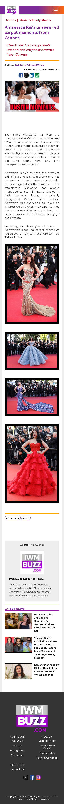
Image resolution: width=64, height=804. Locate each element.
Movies (11, 20)
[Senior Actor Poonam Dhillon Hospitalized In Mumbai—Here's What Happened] (18, 671)
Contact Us (17, 769)
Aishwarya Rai (12, 518)
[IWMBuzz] (12, 10)
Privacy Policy (47, 752)
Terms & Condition (47, 757)
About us (17, 740)
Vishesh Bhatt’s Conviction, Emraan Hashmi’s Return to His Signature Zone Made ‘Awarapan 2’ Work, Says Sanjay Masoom (45, 648)
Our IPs (17, 745)
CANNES (25, 518)
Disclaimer (17, 755)
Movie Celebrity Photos (35, 20)
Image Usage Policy (47, 747)
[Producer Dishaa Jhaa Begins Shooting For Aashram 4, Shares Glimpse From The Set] (18, 621)
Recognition (17, 750)
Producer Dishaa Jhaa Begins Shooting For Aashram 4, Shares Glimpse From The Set (45, 622)
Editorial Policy (46, 740)
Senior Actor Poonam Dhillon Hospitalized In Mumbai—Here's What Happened (46, 670)
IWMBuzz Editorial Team (29, 65)
